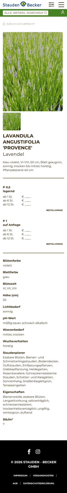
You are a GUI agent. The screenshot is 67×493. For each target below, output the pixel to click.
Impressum (20, 475)
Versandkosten (43, 475)
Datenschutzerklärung (38, 483)
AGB (15, 483)
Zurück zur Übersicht (20, 24)
